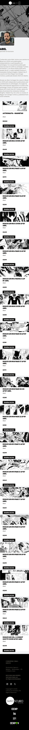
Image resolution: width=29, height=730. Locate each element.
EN (19, 3)
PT (19, 2)
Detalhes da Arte (9, 126)
